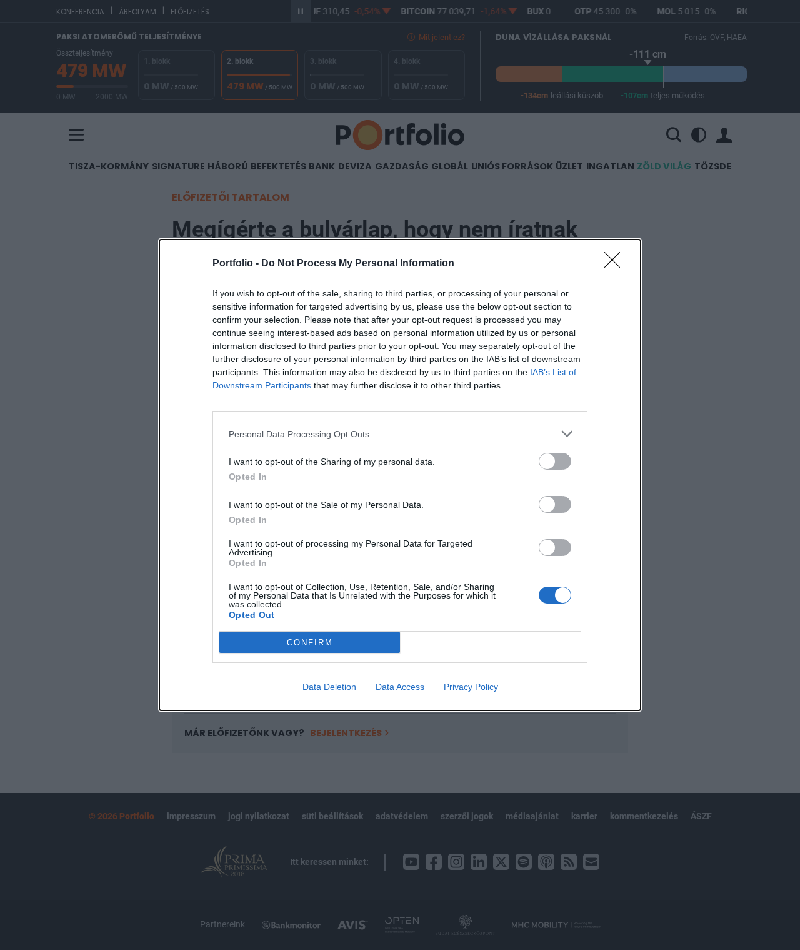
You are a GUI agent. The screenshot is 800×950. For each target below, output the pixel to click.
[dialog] (400, 475)
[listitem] (400, 433)
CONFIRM (310, 642)
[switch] (555, 461)
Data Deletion (329, 687)
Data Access (400, 687)
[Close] (616, 264)
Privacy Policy (471, 687)
